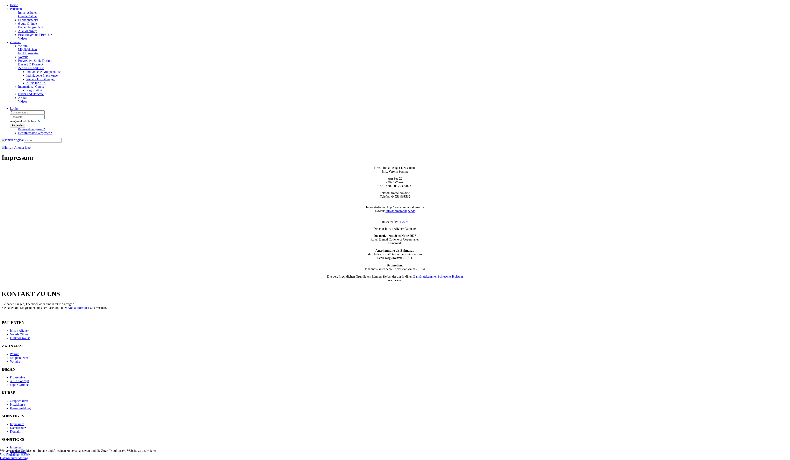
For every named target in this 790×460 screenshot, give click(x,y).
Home (14, 5)
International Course (31, 86)
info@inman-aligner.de (400, 211)
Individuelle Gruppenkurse (43, 72)
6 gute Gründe (27, 23)
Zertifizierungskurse (31, 68)
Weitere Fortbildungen (40, 79)
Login (14, 108)
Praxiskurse (17, 404)
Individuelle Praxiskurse (42, 75)
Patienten (16, 9)
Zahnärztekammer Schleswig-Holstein (438, 276)
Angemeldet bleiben (23, 121)
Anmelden (17, 125)
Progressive (17, 377)
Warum (23, 46)
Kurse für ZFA (36, 83)
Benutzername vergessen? (35, 133)
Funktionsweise (28, 20)
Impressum (17, 424)
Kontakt (15, 431)
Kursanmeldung (20, 408)
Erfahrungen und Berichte (35, 34)
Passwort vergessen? (31, 129)
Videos (22, 38)
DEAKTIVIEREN (18, 454)
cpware (403, 221)
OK (2, 454)
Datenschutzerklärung (14, 458)
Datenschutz (18, 428)
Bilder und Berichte (31, 94)
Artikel (22, 97)
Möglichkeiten (27, 49)
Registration (34, 90)
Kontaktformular (78, 307)
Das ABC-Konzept (30, 64)
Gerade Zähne (27, 16)
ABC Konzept (19, 381)
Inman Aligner (27, 12)
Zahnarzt (15, 42)
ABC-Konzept (27, 31)
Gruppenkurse (19, 401)
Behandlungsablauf (30, 27)
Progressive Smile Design (34, 60)
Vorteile (23, 57)
